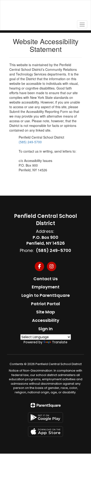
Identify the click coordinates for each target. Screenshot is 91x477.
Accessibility (45, 320)
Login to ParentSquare (45, 295)
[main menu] (82, 24)
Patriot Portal (45, 304)
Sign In (45, 329)
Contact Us (45, 279)
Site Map (45, 312)
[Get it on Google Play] (45, 417)
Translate (59, 342)
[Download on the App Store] (45, 431)
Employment (46, 287)
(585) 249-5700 (30, 142)
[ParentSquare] (45, 405)
